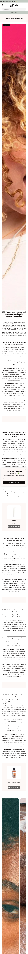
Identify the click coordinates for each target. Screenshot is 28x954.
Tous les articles (14, 12)
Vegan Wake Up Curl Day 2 (18, 740)
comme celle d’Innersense (17, 727)
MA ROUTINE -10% (14, 482)
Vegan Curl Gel (12, 721)
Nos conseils (6, 25)
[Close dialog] (25, 469)
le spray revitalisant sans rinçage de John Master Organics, (13, 566)
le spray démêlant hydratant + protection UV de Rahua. (14, 583)
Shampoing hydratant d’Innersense (17, 372)
